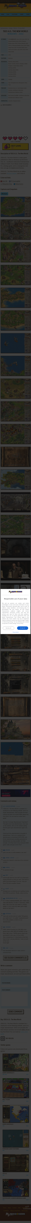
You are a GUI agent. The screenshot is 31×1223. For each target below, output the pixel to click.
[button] (15, 632)
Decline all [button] (8, 628)
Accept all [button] (22, 628)
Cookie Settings (12, 623)
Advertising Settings (8, 622)
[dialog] (15, 611)
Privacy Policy (20, 623)
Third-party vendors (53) (16, 612)
